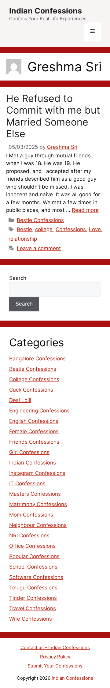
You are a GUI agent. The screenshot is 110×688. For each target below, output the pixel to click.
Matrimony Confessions (38, 504)
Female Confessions (34, 431)
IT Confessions (27, 483)
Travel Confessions (32, 608)
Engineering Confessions (39, 411)
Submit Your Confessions (55, 666)
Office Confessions (32, 546)
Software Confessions (36, 577)
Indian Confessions (45, 10)
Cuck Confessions (31, 390)
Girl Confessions (29, 452)
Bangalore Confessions (37, 358)
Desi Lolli (20, 400)
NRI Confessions (29, 535)
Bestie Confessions (40, 220)
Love (95, 229)
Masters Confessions (35, 494)
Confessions (71, 229)
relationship (23, 239)
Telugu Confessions (33, 588)
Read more (85, 210)
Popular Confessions (34, 556)
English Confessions (33, 421)
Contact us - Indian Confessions (55, 647)
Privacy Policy (55, 657)
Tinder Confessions (33, 598)
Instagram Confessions (37, 473)
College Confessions (34, 379)
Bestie (24, 229)
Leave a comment (39, 248)
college (44, 229)
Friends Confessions (34, 442)
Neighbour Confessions (38, 525)
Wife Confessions (30, 619)
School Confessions (33, 567)
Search (17, 278)
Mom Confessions (31, 515)
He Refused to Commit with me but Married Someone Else (53, 116)
